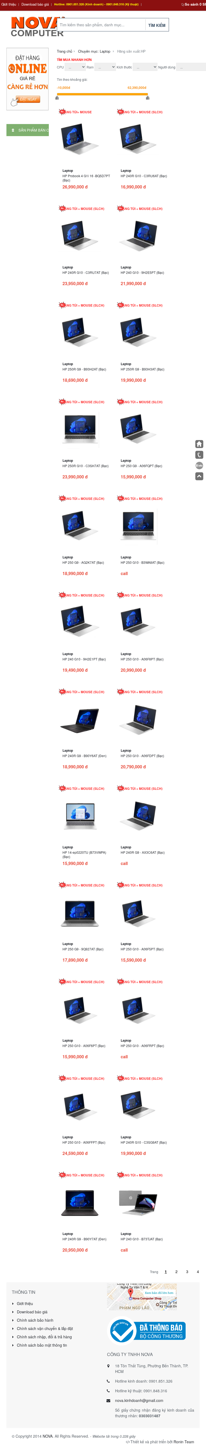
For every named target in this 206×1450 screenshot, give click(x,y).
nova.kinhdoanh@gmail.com (139, 1400)
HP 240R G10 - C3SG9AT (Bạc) (144, 1142)
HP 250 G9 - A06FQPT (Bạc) (141, 465)
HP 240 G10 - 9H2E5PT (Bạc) (142, 272)
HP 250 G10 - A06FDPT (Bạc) (142, 755)
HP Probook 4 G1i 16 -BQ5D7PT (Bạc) (86, 177)
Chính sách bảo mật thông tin (41, 1345)
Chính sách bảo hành (34, 1320)
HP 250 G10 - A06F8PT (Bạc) (142, 659)
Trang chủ (64, 51)
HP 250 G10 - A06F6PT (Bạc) (83, 1045)
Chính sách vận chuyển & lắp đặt (44, 1328)
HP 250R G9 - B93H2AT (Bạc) (84, 369)
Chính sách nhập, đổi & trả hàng (44, 1336)
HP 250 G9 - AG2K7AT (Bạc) (83, 562)
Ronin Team (184, 1441)
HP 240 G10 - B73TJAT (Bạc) (142, 1239)
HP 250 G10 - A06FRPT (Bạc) (142, 1045)
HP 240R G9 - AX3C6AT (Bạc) (143, 852)
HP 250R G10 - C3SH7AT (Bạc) (85, 465)
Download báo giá (35, 4)
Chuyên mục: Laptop (94, 51)
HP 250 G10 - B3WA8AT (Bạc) (142, 562)
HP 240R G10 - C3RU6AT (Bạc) (144, 175)
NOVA (48, 1436)
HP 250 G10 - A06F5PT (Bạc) (142, 949)
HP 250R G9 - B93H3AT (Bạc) (142, 369)
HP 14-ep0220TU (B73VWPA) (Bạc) (84, 854)
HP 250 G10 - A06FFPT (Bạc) (83, 1142)
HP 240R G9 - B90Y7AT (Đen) (84, 1239)
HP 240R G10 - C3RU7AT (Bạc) (85, 272)
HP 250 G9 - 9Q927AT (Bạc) (83, 949)
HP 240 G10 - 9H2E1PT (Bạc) (84, 659)
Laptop (67, 170)
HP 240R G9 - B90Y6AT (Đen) (84, 755)
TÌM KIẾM (156, 25)
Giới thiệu (8, 4)
